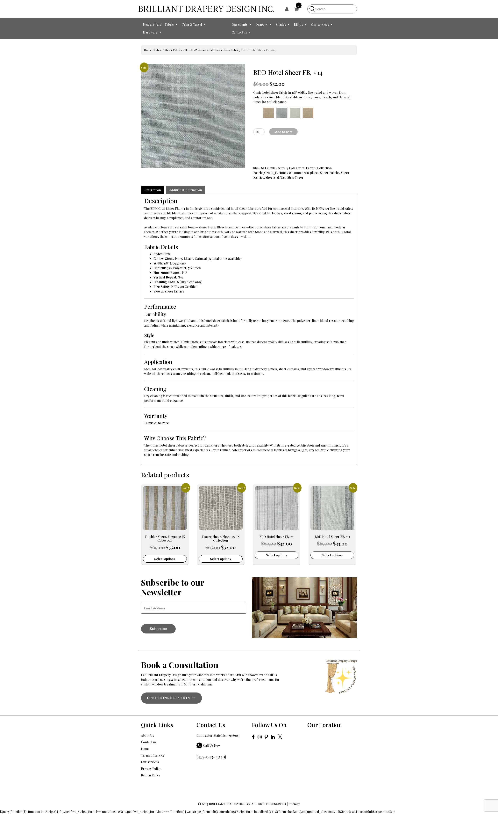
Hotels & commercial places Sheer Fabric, (212, 50)
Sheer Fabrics (173, 50)
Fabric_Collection (319, 168)
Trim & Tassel (192, 24)
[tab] (152, 190)
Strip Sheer (295, 177)
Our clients (239, 24)
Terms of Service (156, 423)
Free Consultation (168, 698)
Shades (281, 24)
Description (152, 190)
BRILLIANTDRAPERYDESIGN (229, 804)
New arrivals (152, 24)
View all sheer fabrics (168, 291)
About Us (147, 735)
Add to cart (283, 132)
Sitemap (294, 804)
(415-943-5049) (211, 756)
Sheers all (273, 177)
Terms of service (152, 755)
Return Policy (150, 775)
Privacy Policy (151, 768)
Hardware (150, 32)
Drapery (261, 24)
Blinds (298, 24)
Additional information (185, 190)
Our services (320, 24)
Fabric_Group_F (265, 173)
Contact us (239, 32)
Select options (164, 559)
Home (148, 50)
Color (255, 110)
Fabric (169, 24)
